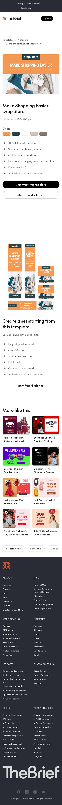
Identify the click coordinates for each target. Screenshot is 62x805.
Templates (8, 39)
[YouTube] (43, 791)
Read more (26, 8)
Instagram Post (13, 548)
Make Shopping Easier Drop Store (23, 43)
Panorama (35, 548)
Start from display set (31, 195)
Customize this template (31, 184)
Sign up (47, 18)
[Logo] (6, 566)
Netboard (23, 39)
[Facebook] (18, 791)
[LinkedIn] (26, 791)
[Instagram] (35, 791)
